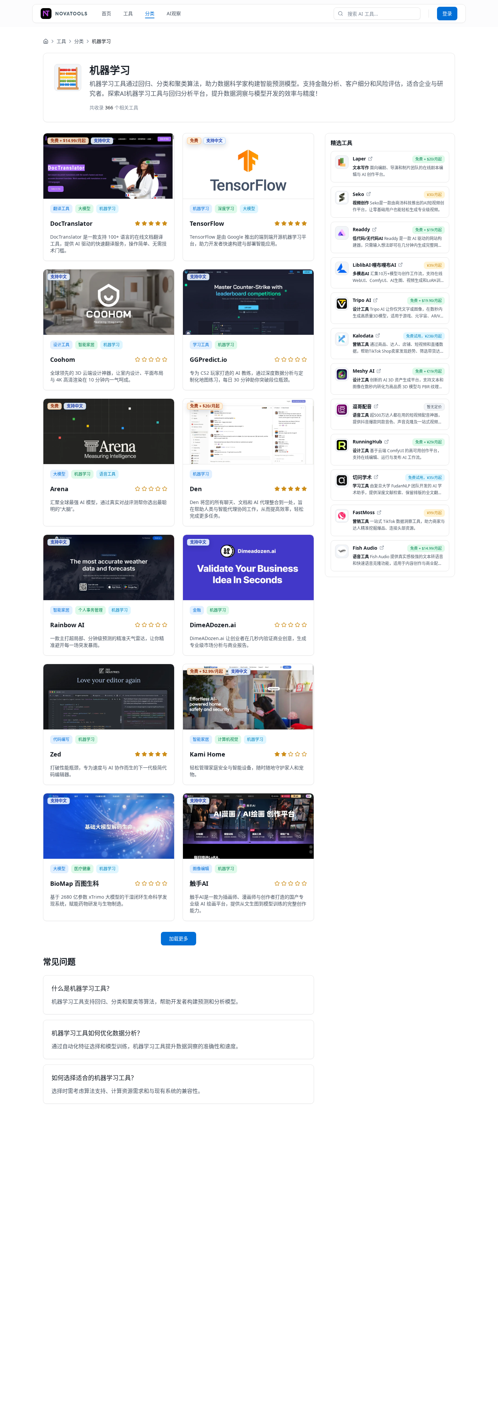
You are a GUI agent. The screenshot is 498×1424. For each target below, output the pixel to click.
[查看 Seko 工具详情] (390, 202)
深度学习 (226, 209)
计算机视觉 (228, 739)
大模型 (84, 209)
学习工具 (201, 345)
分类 (149, 13)
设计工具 (61, 345)
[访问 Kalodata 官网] (377, 335)
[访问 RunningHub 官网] (386, 441)
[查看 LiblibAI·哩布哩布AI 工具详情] (390, 272)
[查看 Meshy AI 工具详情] (390, 379)
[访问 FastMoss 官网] (379, 512)
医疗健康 (82, 869)
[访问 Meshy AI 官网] (378, 371)
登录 (447, 13)
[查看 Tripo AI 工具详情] (390, 308)
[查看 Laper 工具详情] (390, 166)
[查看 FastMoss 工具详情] (390, 520)
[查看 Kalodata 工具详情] (390, 343)
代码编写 (61, 739)
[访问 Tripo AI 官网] (375, 300)
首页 (106, 13)
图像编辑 (201, 869)
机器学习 (107, 209)
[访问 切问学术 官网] (376, 477)
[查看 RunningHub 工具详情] (390, 449)
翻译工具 (61, 209)
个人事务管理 (90, 610)
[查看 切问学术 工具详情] (390, 484)
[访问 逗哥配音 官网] (376, 406)
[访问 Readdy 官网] (374, 229)
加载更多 (178, 938)
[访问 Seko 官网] (368, 194)
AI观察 (174, 13)
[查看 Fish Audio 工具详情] (390, 555)
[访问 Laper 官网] (370, 158)
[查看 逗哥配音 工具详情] (390, 414)
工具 (128, 13)
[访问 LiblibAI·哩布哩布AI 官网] (400, 264)
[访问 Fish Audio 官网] (381, 547)
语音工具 (107, 474)
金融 (197, 610)
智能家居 (86, 345)
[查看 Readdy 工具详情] (390, 237)
